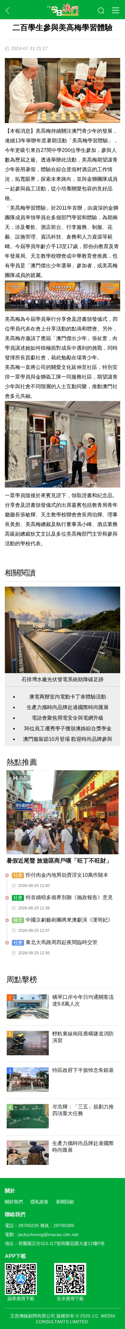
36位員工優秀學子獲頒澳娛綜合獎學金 (68, 728)
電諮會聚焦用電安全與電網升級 (68, 718)
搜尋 (101, 10)
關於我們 (14, 1201)
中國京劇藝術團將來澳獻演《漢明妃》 (63, 920)
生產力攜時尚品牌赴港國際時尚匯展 (68, 707)
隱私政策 (39, 1201)
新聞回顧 (65, 1201)
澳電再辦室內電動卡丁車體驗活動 (67, 696)
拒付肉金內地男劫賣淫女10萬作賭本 (60, 875)
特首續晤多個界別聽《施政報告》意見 (63, 897)
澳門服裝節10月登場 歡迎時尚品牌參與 (67, 739)
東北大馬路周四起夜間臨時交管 (55, 942)
